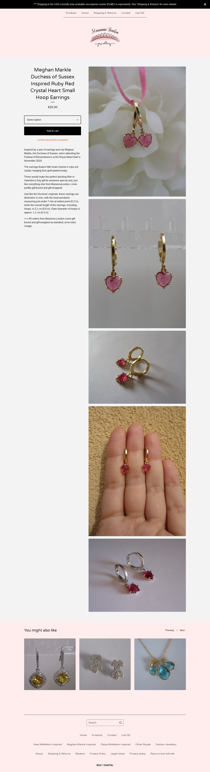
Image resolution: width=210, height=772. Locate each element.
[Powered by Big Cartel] (105, 765)
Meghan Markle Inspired (81, 744)
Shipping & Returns (105, 12)
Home (83, 735)
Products (71, 12)
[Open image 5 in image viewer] (137, 575)
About (85, 12)
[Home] (105, 37)
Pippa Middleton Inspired (116, 744)
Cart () (139, 12)
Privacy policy (138, 753)
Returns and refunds (162, 753)
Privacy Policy (98, 753)
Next (182, 630)
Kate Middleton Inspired (48, 744)
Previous (169, 630)
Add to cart (52, 131)
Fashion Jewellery (166, 744)
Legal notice (118, 753)
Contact (126, 12)
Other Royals (143, 744)
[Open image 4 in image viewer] (137, 471)
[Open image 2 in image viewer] (137, 263)
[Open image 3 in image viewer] (137, 367)
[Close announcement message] (205, 4)
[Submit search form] (120, 723)
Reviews (80, 753)
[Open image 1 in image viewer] (137, 132)
